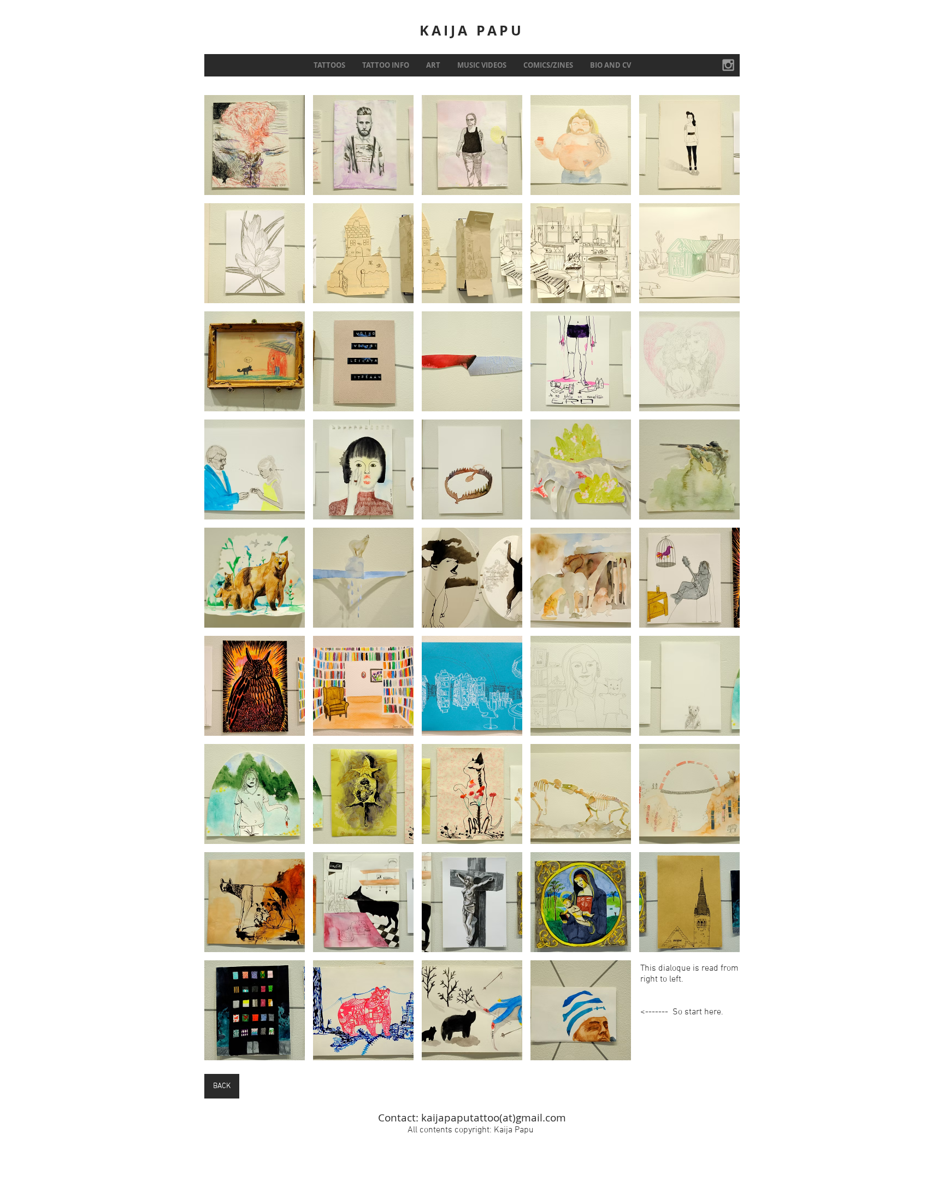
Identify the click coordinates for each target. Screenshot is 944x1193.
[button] (254, 145)
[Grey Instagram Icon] (728, 65)
